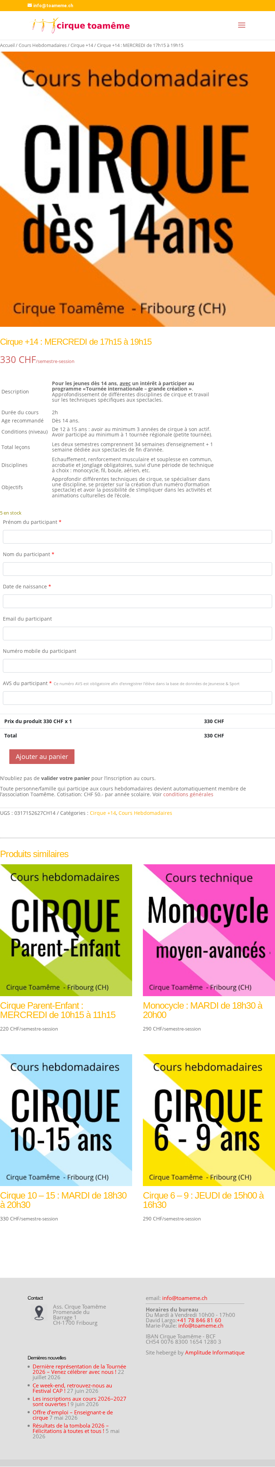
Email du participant (27, 618)
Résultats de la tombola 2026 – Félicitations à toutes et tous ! (71, 1428)
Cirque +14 (82, 45)
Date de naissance (27, 586)
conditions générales (188, 794)
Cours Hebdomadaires (43, 45)
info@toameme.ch (184, 1297)
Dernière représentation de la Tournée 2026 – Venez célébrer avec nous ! (79, 1369)
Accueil (7, 45)
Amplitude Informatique (215, 1352)
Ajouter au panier (42, 756)
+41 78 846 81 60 (199, 1320)
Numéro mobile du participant (39, 651)
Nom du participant (28, 554)
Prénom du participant (32, 522)
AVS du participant (121, 683)
